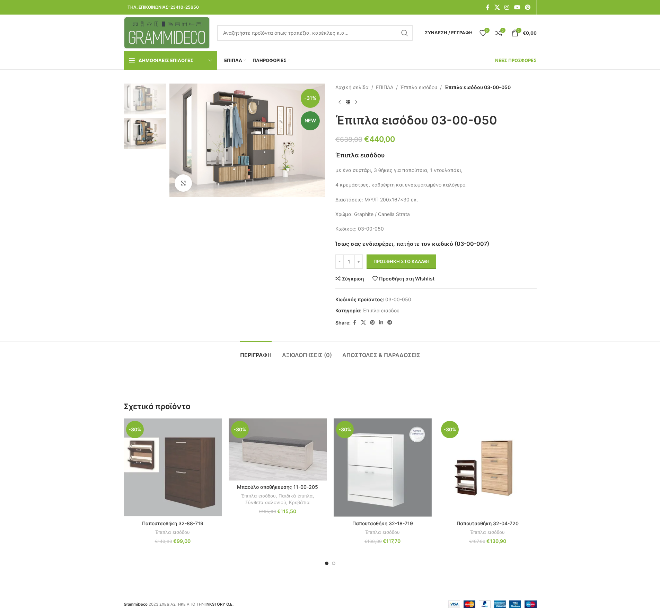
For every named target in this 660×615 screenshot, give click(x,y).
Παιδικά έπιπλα (296, 496)
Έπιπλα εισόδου (419, 87)
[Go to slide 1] (326, 563)
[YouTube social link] (517, 7)
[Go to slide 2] (333, 563)
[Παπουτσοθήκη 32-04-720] (488, 467)
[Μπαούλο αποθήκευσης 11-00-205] (278, 449)
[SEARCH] (405, 33)
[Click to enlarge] (183, 183)
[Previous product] (339, 102)
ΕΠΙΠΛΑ (384, 87)
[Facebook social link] (488, 7)
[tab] (256, 351)
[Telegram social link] (389, 322)
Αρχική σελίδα (352, 87)
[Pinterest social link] (527, 7)
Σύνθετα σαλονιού (265, 502)
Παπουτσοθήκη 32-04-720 (488, 523)
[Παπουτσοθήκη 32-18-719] (383, 467)
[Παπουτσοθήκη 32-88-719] (173, 467)
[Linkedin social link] (381, 322)
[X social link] (497, 7)
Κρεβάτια (299, 502)
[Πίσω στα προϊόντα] (348, 102)
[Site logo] (167, 32)
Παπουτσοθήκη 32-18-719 (382, 523)
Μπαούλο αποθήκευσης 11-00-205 (277, 487)
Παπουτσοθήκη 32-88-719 (172, 523)
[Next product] (356, 102)
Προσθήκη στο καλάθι (401, 261)
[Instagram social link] (507, 7)
